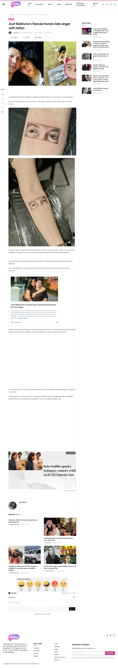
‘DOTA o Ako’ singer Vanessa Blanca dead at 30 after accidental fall (60, 567)
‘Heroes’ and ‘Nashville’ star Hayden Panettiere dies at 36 (101, 56)
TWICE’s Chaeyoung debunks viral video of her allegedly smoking (100, 66)
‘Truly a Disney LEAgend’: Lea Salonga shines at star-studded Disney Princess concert (101, 31)
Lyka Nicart (17, 32)
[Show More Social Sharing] (46, 37)
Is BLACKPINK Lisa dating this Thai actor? (100, 89)
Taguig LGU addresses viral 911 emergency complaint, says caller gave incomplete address (22, 568)
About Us (95, 4)
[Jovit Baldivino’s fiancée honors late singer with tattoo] (42, 63)
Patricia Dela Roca (14, 524)
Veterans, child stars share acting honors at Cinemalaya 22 (23, 521)
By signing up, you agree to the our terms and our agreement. (94, 657)
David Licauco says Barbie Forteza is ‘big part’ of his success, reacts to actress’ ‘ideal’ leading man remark (101, 78)
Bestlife (68, 4)
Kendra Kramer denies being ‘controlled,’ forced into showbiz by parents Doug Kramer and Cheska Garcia (101, 44)
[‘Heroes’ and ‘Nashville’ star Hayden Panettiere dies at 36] (86, 56)
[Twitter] (2, 98)
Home (18, 14)
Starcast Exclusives (80, 4)
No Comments (39, 32)
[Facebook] (2, 94)
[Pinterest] (2, 103)
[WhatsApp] (2, 107)
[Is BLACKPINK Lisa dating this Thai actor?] (86, 90)
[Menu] (4, 4)
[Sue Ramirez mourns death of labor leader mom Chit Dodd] (60, 527)
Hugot (50, 4)
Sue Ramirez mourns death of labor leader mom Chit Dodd (58, 539)
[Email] (2, 112)
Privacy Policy (104, 657)
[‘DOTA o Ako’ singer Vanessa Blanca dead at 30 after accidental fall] (60, 555)
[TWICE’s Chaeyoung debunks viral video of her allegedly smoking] (86, 67)
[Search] (114, 4)
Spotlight (39, 4)
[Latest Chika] (15, 4)
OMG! (59, 4)
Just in (30, 4)
